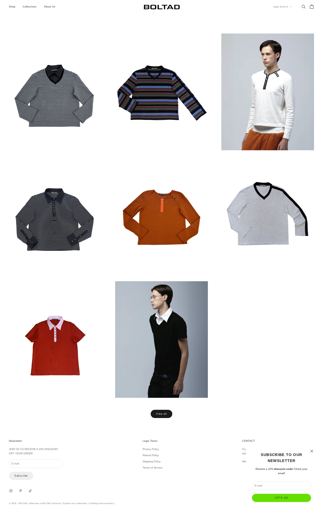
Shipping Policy (152, 461)
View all (161, 413)
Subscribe (21, 475)
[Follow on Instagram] (11, 491)
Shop (12, 6)
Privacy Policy (151, 449)
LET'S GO (281, 497)
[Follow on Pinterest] (20, 491)
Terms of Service (152, 467)
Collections (30, 6)
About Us (50, 6)
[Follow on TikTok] (30, 491)
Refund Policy (151, 455)
